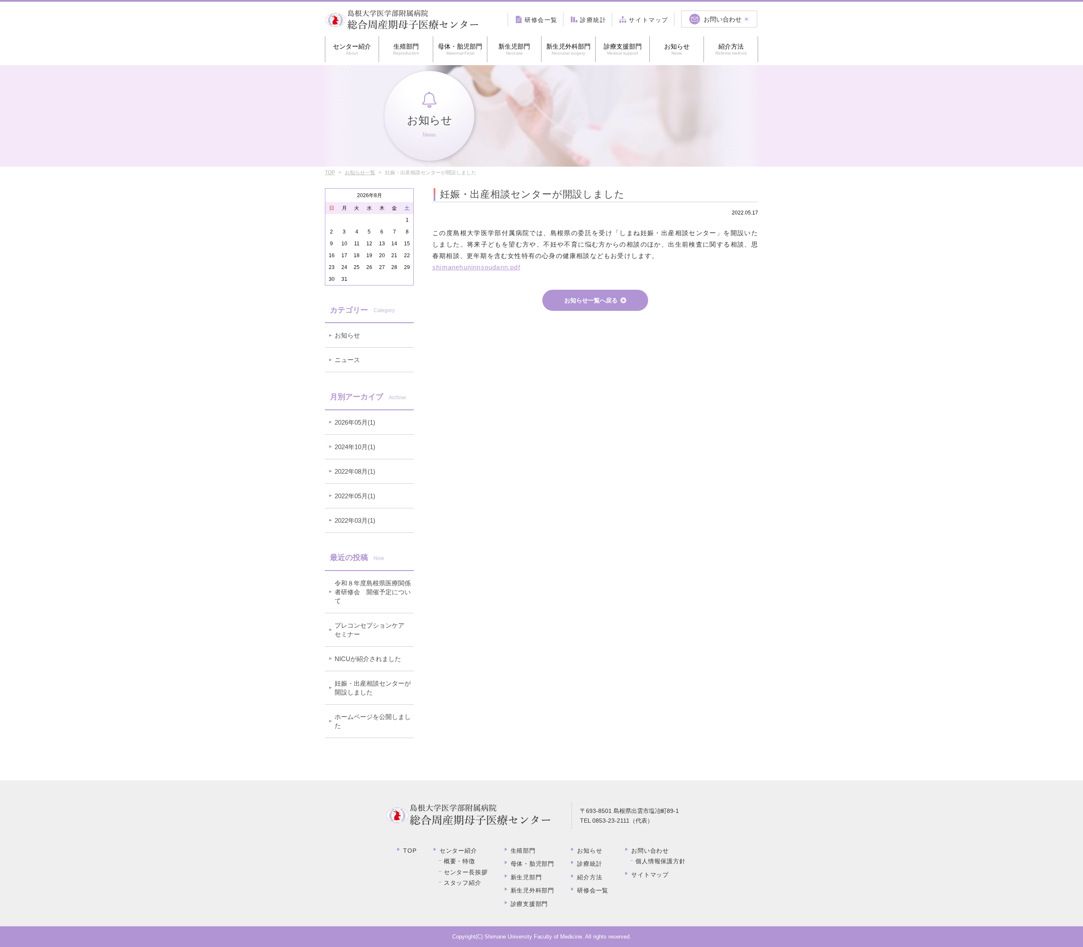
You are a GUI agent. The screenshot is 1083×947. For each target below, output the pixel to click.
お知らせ (677, 49)
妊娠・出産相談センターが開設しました (373, 688)
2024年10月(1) (355, 446)
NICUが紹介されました (368, 658)
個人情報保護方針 (660, 861)
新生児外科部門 (568, 49)
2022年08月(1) (355, 471)
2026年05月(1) (355, 422)
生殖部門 (406, 49)
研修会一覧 (592, 890)
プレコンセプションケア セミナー (373, 630)
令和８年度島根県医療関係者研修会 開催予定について (373, 591)
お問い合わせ (650, 850)
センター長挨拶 (466, 872)
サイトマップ (650, 874)
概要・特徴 (459, 861)
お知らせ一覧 (360, 173)
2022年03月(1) (355, 520)
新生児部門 (514, 49)
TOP (330, 173)
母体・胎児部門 (460, 49)
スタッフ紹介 (462, 882)
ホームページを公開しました (373, 721)
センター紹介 (352, 49)
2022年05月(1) (355, 496)
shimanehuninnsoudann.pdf (476, 267)
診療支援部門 (623, 49)
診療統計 (589, 863)
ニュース (347, 359)
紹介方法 (731, 49)
